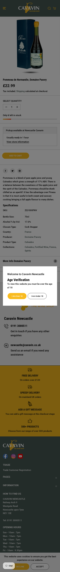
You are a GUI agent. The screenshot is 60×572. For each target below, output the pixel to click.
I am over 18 (17, 296)
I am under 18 (37, 296)
